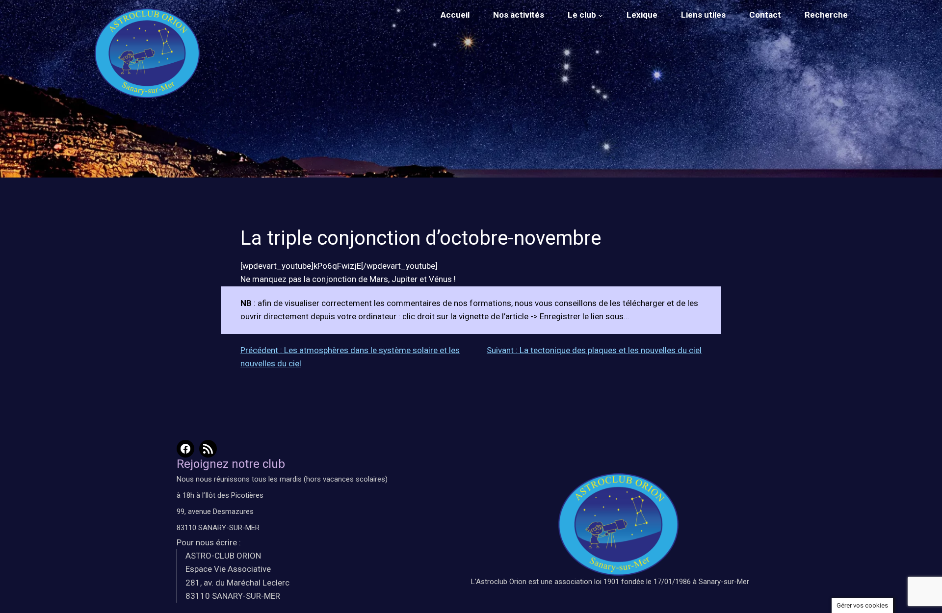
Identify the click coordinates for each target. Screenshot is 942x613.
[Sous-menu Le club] (600, 15)
